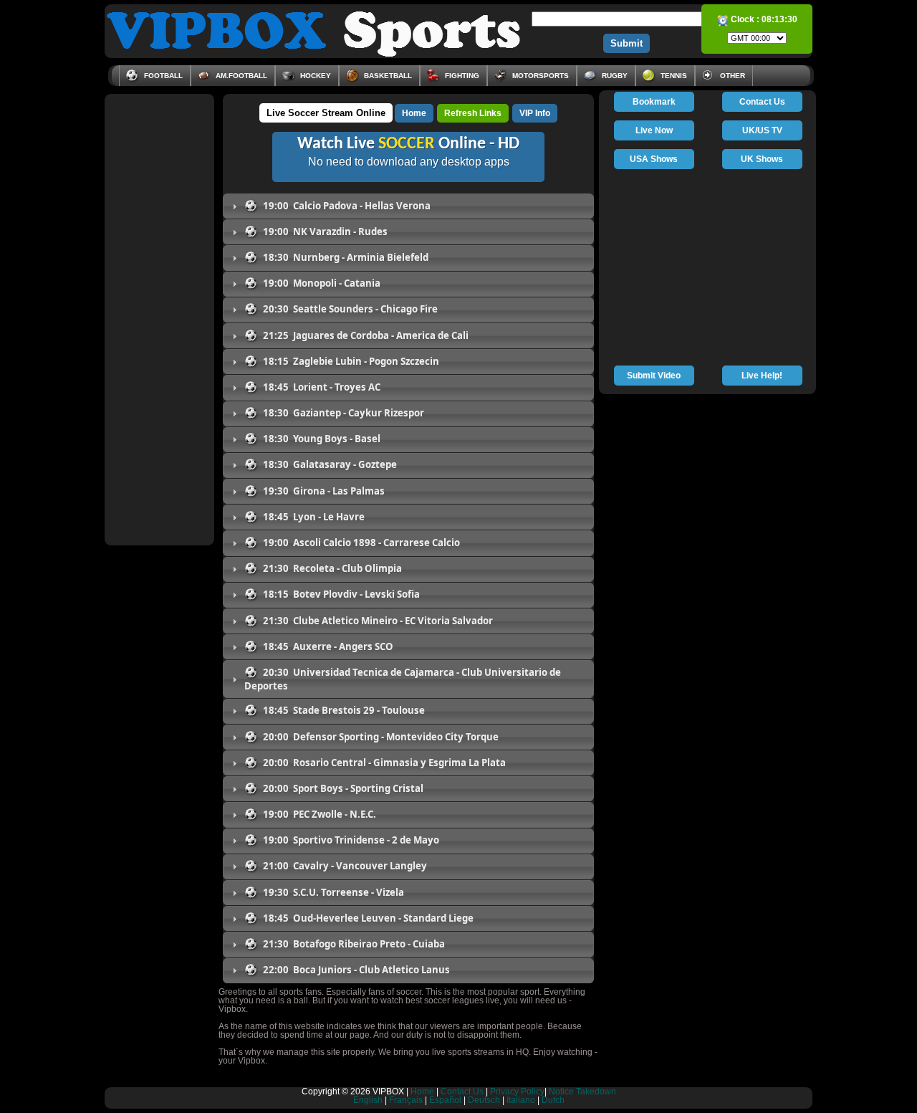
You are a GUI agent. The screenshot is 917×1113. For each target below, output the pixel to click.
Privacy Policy (517, 1091)
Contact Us (762, 102)
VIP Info (534, 113)
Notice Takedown (582, 1091)
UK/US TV (762, 130)
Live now (654, 130)
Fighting (461, 76)
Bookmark (654, 102)
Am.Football (240, 76)
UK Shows (762, 159)
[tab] (408, 206)
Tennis (672, 76)
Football (162, 76)
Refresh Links (472, 113)
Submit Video (654, 376)
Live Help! (761, 376)
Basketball (387, 76)
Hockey (314, 76)
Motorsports (539, 76)
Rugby (614, 76)
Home (414, 113)
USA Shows (654, 159)
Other (731, 76)
